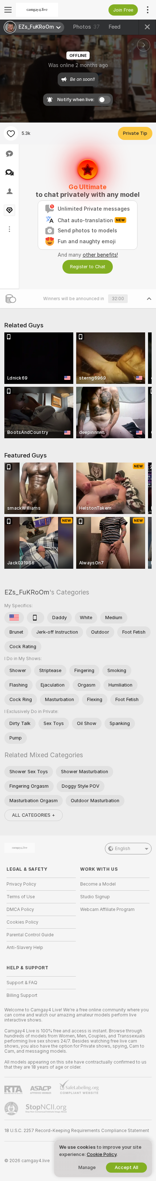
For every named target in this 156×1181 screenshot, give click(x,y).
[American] (14, 617)
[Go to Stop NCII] (46, 1108)
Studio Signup (95, 896)
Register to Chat (87, 266)
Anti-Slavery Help (25, 947)
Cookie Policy (101, 1154)
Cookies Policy (22, 922)
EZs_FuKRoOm (26, 592)
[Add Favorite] (11, 133)
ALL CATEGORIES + (33, 815)
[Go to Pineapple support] (12, 1108)
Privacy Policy (21, 884)
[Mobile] (35, 617)
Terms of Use (21, 896)
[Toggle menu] (8, 10)
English (122, 848)
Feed (114, 27)
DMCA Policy (20, 909)
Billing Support (22, 995)
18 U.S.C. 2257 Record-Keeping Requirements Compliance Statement (76, 1130)
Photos (86, 27)
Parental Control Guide (30, 934)
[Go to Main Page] (47, 9)
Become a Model (98, 884)
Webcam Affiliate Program (107, 909)
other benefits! (100, 255)
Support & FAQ (22, 982)
